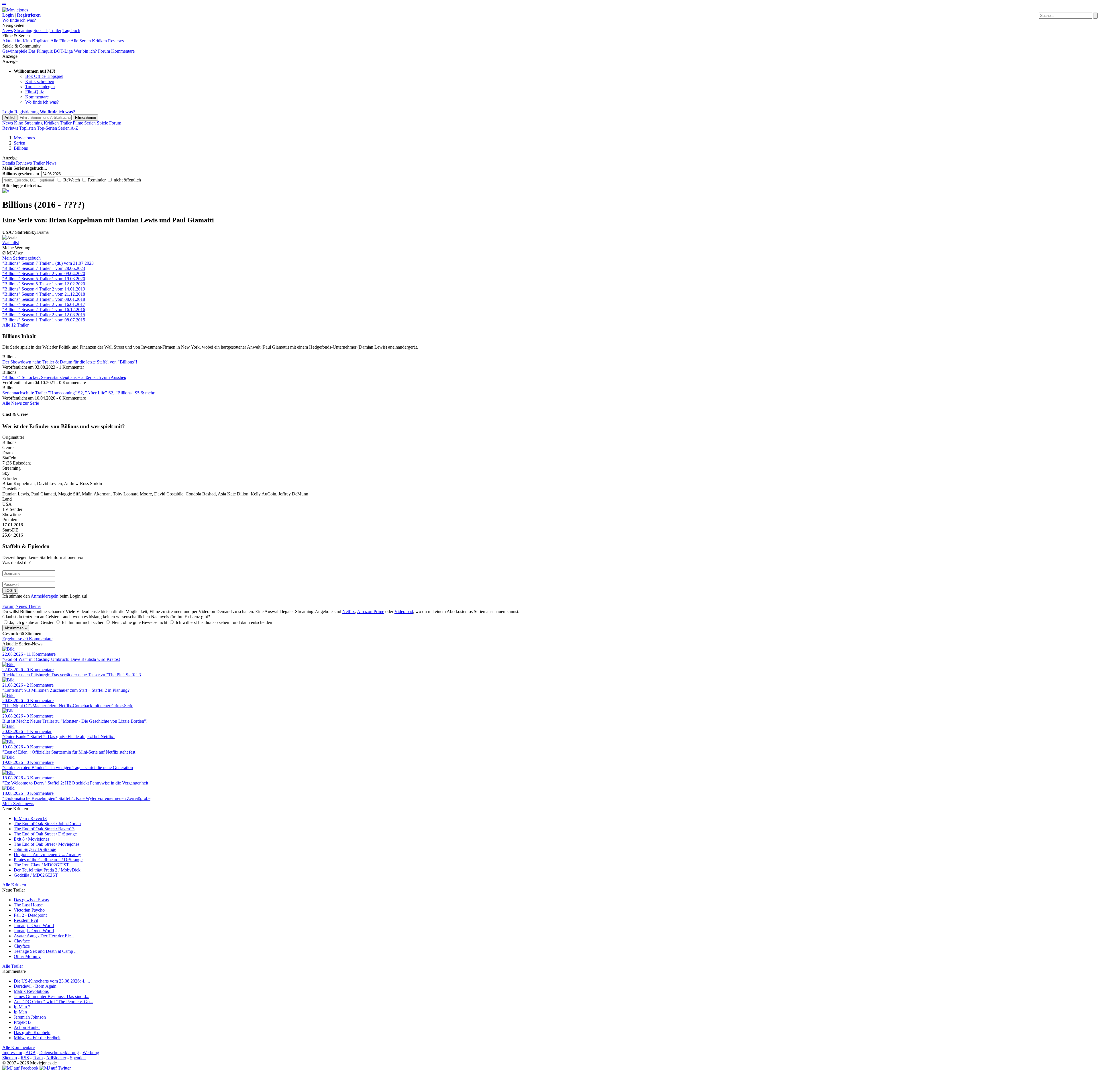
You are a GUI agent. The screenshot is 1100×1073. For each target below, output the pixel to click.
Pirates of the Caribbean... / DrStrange (48, 859)
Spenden (78, 1057)
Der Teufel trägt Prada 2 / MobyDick (47, 870)
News (7, 30)
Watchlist (10, 242)
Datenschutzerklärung (59, 1052)
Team (38, 1057)
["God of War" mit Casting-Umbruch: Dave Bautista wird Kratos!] (8, 649)
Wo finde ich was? (19, 20)
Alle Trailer (12, 966)
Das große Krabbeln (32, 1032)
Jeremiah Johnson (30, 1017)
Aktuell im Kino (17, 40)
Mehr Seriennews (18, 803)
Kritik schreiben (39, 81)
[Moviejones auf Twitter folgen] (55, 1068)
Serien (90, 122)
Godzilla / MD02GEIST (36, 875)
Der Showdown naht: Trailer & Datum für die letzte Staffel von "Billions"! (69, 361)
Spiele (102, 122)
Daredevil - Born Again (35, 986)
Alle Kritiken (14, 884)
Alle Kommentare (18, 1047)
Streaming (23, 30)
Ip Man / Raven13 (30, 818)
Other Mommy (27, 956)
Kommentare (123, 51)
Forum (104, 51)
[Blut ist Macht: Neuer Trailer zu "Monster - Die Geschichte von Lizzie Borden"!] (8, 710)
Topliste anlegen (40, 86)
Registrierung (26, 111)
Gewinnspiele (14, 51)
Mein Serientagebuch (21, 258)
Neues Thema (28, 606)
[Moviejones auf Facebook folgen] (20, 1068)
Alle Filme (60, 40)
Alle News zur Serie (20, 403)
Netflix (348, 611)
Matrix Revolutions (31, 991)
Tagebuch (71, 30)
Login (7, 111)
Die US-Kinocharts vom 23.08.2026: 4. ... (52, 981)
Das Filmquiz (40, 51)
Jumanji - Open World (34, 925)
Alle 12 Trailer (15, 325)
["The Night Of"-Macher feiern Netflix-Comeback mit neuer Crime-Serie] (8, 695)
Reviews (116, 40)
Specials (41, 30)
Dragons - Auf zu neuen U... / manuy (47, 854)
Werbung (90, 1052)
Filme (78, 122)
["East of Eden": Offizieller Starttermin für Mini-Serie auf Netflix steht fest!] (8, 741)
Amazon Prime (370, 611)
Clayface (22, 940)
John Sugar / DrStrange (35, 849)
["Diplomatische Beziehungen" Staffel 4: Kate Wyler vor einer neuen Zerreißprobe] (8, 788)
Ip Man (20, 1011)
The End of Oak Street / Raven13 (44, 828)
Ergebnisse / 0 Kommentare (27, 638)
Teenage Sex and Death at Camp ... (46, 951)
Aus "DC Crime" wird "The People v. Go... (53, 1001)
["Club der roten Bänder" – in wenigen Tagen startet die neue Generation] (8, 757)
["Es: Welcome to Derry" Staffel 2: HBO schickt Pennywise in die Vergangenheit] (8, 772)
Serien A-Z (68, 128)
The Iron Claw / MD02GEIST (41, 864)
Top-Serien (47, 128)
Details (8, 163)
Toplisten (41, 40)
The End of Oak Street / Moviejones (46, 844)
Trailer (55, 30)
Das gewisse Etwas (31, 899)
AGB (30, 1052)
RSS (25, 1057)
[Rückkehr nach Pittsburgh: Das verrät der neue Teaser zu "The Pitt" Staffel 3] (8, 664)
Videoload (403, 611)
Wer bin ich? (85, 51)
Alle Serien (80, 40)
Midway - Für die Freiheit (37, 1037)
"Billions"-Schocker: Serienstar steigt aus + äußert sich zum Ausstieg (64, 377)
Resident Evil (26, 920)
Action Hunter (27, 1027)
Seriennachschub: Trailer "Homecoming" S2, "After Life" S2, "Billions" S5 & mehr (78, 392)
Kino (18, 122)
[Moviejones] (15, 9)
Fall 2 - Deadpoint (30, 915)
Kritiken (99, 40)
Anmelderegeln (44, 596)
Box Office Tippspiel (44, 76)
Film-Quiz (34, 91)
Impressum (12, 1052)
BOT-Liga (63, 51)
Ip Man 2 (22, 1006)
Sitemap (9, 1057)
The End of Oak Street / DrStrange (45, 833)
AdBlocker (56, 1057)
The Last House (28, 904)
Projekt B (22, 1022)
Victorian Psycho (29, 910)
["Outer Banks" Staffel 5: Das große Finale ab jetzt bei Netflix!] (8, 726)
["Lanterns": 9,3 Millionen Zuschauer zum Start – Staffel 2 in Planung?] (8, 679)
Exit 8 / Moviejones (31, 839)
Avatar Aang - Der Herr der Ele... (44, 935)
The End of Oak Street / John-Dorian (47, 823)
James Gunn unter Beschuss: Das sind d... (51, 996)
